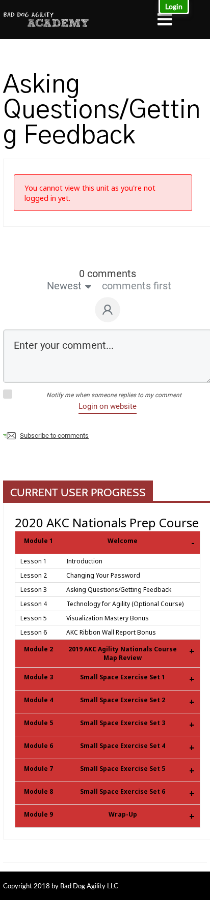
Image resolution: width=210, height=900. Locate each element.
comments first (136, 286)
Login (173, 6)
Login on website (107, 406)
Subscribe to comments (54, 435)
